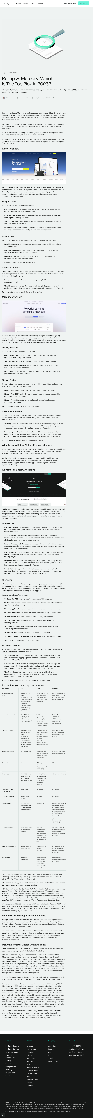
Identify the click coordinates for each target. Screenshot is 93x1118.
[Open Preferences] (3, 1115)
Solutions (26, 3)
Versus (29, 1083)
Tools (28, 1076)
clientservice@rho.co (77, 1049)
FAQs (29, 1064)
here (37, 640)
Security (30, 1086)
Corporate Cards (11, 1052)
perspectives (12, 73)
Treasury (8, 1070)
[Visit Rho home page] (6, 3)
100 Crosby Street (75, 1052)
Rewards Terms (32, 1070)
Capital (8, 1063)
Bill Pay (8, 1060)
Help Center (31, 1061)
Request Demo (72, 3)
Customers (31, 1058)
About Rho (52, 1046)
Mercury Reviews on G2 (34, 440)
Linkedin (51, 1058)
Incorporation (10, 1067)
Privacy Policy (32, 1073)
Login (65, 3)
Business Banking (12, 1046)
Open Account (84, 3)
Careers (50, 1049)
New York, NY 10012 (76, 1055)
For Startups (31, 1049)
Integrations (10, 1073)
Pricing (33, 3)
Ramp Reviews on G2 (33, 292)
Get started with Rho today (33, 951)
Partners (30, 1052)
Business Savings (12, 1049)
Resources (40, 3)
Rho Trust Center (54, 1061)
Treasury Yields (32, 1079)
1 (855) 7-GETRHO (76, 1046)
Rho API (8, 1076)
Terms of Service (33, 1067)
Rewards (30, 1046)
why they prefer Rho (9, 652)
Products (18, 3)
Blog (3, 73)
